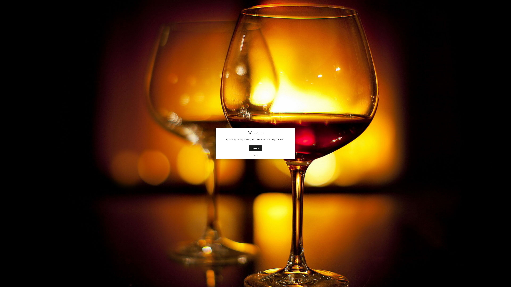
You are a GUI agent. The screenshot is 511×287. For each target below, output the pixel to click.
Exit (255, 155)
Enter (255, 148)
